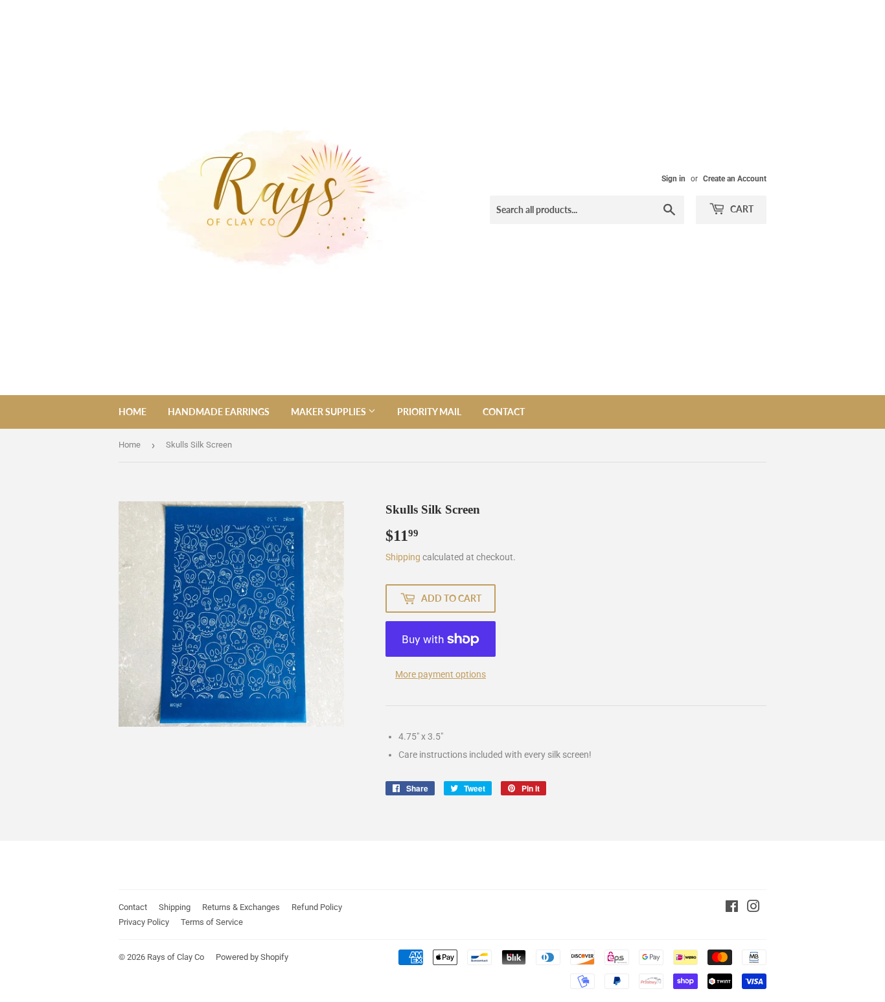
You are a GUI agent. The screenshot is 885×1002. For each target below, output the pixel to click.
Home (132, 411)
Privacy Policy (144, 922)
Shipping (402, 557)
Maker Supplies (329, 411)
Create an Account (734, 178)
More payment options (440, 674)
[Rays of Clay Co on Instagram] (753, 908)
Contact (504, 411)
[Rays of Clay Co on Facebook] (732, 908)
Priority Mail (429, 411)
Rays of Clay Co (175, 957)
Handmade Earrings (219, 411)
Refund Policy (317, 907)
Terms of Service (212, 922)
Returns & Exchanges (241, 907)
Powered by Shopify (252, 957)
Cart (740, 208)
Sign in (673, 178)
